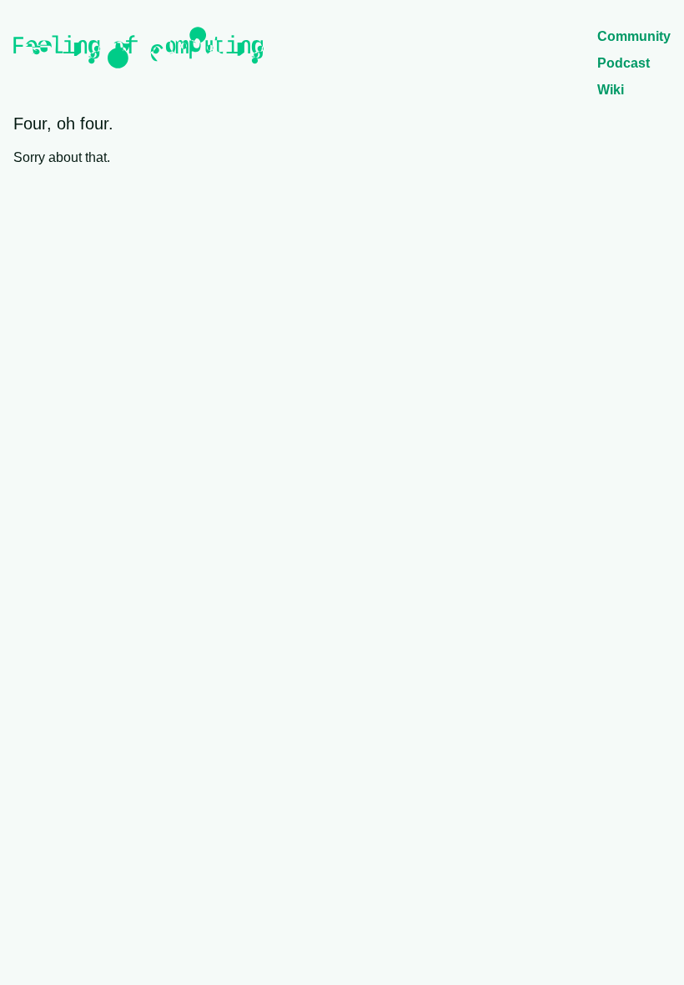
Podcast (623, 63)
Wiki (610, 90)
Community (634, 36)
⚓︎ (120, 123)
